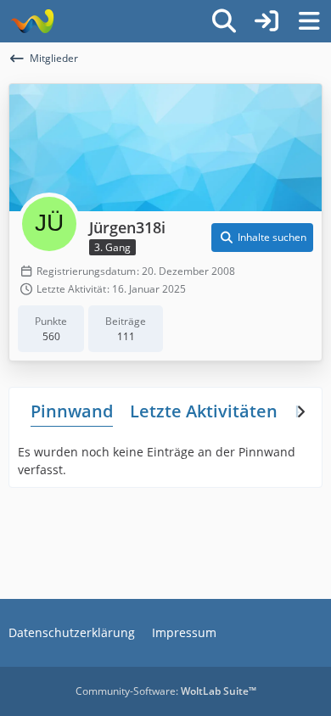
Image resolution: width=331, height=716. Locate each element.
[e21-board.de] (32, 21)
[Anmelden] (266, 21)
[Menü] (309, 21)
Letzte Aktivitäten (204, 411)
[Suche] (224, 21)
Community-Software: (166, 691)
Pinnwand (72, 411)
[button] (262, 237)
